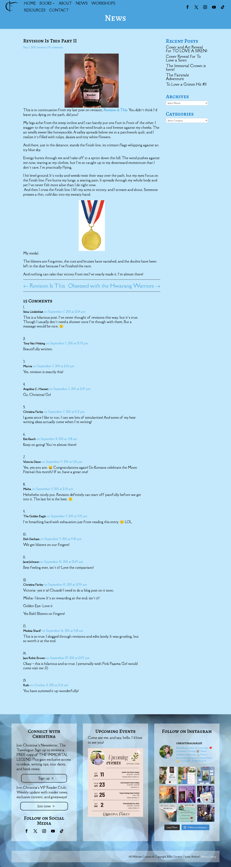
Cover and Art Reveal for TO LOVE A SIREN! (186, 48)
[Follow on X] (196, 7)
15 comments (55, 47)
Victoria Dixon (32, 462)
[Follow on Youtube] (214, 7)
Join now (44, 806)
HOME (30, 3)
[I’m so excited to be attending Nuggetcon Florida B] (186, 775)
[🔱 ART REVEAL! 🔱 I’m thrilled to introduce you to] (168, 813)
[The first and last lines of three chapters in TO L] (186, 794)
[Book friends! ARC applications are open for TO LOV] (168, 794)
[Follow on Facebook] (187, 7)
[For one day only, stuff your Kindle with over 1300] (205, 775)
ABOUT (65, 3)
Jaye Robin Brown (34, 658)
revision (42, 47)
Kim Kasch (29, 439)
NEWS (82, 3)
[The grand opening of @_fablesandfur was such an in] (205, 813)
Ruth (26, 685)
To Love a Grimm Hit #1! (186, 84)
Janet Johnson (31, 562)
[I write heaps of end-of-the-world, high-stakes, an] (186, 813)
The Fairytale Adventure (177, 76)
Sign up (44, 778)
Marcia (27, 366)
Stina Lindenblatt (33, 312)
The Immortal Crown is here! (186, 67)
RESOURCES (34, 10)
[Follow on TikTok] (222, 7)
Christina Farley (33, 412)
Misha (27, 489)
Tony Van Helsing (34, 343)
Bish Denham (31, 539)
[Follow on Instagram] (205, 7)
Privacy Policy (208, 856)
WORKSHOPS (103, 3)
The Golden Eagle (34, 516)
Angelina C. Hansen (35, 389)
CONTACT (59, 10)
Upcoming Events (115, 731)
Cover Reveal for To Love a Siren (183, 58)
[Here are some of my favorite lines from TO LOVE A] (205, 794)
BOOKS (46, 3)
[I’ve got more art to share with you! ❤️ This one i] (168, 775)
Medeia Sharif (32, 631)
